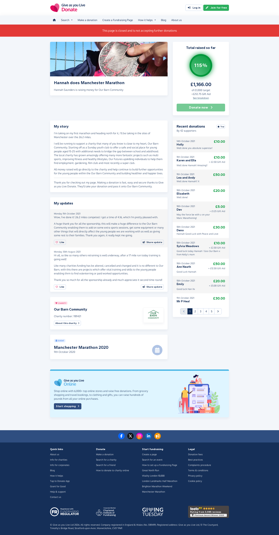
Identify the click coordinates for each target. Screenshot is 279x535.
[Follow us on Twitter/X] (130, 438)
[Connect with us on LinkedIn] (148, 438)
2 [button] (195, 311)
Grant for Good (58, 486)
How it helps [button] (145, 20)
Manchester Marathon (153, 491)
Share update (154, 242)
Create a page (149, 454)
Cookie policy (195, 481)
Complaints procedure (199, 465)
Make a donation (87, 20)
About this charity (66, 323)
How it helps (56, 475)
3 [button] (200, 311)
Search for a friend (105, 465)
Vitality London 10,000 (153, 475)
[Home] (54, 20)
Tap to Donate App (60, 481)
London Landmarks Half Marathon (159, 481)
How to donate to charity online (112, 470)
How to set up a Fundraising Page (159, 465)
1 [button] (191, 311)
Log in (197, 7)
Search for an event (152, 459)
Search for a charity (106, 459)
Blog (163, 20)
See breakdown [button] (201, 98)
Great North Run (150, 470)
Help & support (58, 491)
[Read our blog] (157, 438)
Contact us (55, 497)
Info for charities (58, 459)
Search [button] (65, 20)
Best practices (195, 459)
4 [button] (206, 311)
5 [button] (211, 311)
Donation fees (195, 454)
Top (222, 126)
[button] (153, 315)
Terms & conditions (198, 470)
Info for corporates (59, 465)
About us (176, 20)
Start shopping (66, 406)
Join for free (219, 7)
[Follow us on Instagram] (139, 438)
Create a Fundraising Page (117, 20)
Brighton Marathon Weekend (157, 486)
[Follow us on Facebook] (121, 438)
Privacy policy (195, 475)
